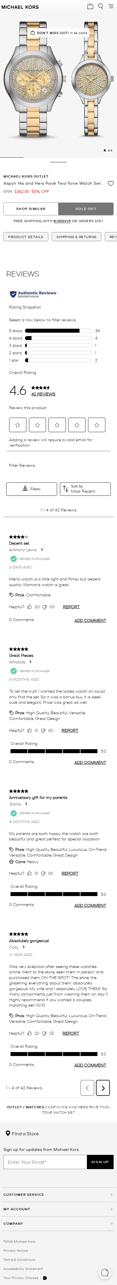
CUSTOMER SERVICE (23, 1194)
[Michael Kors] (20, 6)
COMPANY (13, 1223)
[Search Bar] (100, 6)
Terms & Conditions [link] (19, 1259)
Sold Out (86, 208)
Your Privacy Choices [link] (21, 1277)
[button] (104, 1273)
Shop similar (30, 208)
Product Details (25, 236)
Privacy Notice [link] (15, 1250)
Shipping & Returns (77, 236)
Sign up (100, 1161)
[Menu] (111, 6)
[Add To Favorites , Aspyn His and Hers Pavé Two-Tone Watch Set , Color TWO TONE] (111, 183)
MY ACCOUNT (16, 1209)
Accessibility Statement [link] (23, 1268)
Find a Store (25, 1133)
